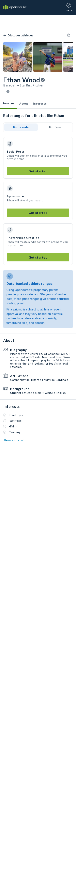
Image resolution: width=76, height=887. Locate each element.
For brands (21, 127)
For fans (55, 127)
